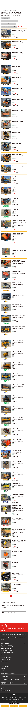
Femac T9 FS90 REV (17, 395)
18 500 (14, 93)
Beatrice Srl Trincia (18, 30)
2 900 (14, 579)
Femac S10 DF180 (17, 294)
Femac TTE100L (16, 439)
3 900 (14, 193)
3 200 (14, 279)
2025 (15, 49)
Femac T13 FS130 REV (18, 316)
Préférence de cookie (6, 690)
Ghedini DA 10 (16, 483)
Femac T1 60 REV (17, 305)
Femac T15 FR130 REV (18, 327)
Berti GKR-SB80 (16, 66)
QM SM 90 (15, 562)
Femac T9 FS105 (17, 373)
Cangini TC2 (15, 198)
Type (5, 706)
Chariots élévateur (5, 659)
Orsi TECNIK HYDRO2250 (19, 540)
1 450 (14, 36)
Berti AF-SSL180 (17, 41)
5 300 (14, 104)
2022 (15, 290)
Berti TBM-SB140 (17, 154)
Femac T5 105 (16, 362)
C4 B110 (14, 176)
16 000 (14, 160)
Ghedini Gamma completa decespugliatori (17, 507)
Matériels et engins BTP (7, 652)
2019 (15, 456)
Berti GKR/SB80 (16, 77)
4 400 (14, 72)
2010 (15, 536)
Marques (3, 668)
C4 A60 (14, 165)
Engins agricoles (5, 661)
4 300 (14, 83)
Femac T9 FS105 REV (18, 384)
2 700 (14, 171)
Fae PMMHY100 (16, 283)
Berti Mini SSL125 (17, 99)
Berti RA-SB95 (16, 132)
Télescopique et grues (6, 657)
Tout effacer (21, 26)
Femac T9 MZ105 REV (18, 417)
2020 (15, 116)
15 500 (14, 149)
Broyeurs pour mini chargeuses (8, 23)
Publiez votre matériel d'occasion (11, 613)
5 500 (14, 546)
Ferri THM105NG (17, 461)
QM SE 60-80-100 (17, 551)
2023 (15, 321)
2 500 (14, 268)
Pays (23, 706)
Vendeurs (3, 670)
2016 (15, 547)
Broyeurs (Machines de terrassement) (9, 21)
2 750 (14, 500)
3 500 (14, 289)
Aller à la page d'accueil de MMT (11, 610)
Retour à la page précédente (9, 602)
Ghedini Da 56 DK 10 (18, 494)
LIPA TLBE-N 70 (16, 518)
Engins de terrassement (6, 648)
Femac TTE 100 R (17, 428)
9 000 (14, 47)
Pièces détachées (5, 666)
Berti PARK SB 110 (17, 110)
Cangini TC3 (15, 209)
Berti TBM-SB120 (17, 143)
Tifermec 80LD (16, 584)
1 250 (14, 242)
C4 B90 (14, 187)
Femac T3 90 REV (17, 351)
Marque (14, 706)
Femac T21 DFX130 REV (18, 340)
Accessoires (4, 664)
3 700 (14, 478)
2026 (15, 37)
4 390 (14, 182)
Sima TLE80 (15, 573)
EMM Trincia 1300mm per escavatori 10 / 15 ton (19, 222)
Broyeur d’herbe (5, 18)
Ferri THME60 (16, 472)
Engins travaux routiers (6, 650)
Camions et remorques (6, 655)
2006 (15, 138)
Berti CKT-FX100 (17, 52)
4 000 (14, 590)
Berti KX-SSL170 (17, 88)
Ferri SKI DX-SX (16, 450)
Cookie (2, 689)
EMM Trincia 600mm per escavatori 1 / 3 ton (18, 235)
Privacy (3, 687)
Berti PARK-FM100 (17, 121)
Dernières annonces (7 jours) (8, 673)
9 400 (14, 229)
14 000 (14, 256)
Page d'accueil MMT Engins (7, 646)
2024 (15, 60)
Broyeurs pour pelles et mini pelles (9, 26)
